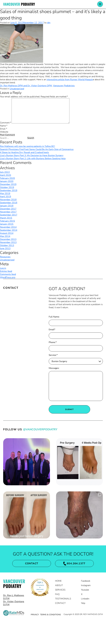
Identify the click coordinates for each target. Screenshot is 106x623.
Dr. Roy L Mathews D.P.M (13, 597)
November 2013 (8, 242)
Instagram (86, 585)
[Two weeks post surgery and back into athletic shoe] (79, 514)
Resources (5, 256)
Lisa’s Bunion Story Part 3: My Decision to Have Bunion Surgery (31, 155)
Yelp (83, 603)
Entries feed (6, 271)
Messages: (54, 368)
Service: (53, 355)
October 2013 (7, 245)
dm (48, 22)
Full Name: (54, 316)
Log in (3, 268)
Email (3, 128)
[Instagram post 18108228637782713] (26, 461)
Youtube (85, 589)
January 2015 (6, 224)
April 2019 (5, 196)
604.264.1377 (76, 563)
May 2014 (5, 236)
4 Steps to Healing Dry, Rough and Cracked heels (24, 152)
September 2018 (8, 202)
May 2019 (5, 193)
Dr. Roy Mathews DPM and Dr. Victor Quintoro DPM (26, 85)
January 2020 (6, 181)
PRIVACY (35, 614)
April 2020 (5, 175)
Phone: (53, 342)
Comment (5, 122)
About (59, 585)
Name (3, 125)
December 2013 (8, 239)
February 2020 (7, 178)
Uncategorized (17, 88)
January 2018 (6, 205)
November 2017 (8, 211)
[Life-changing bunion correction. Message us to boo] (26, 514)
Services (60, 589)
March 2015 (6, 217)
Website (4, 131)
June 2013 (5, 248)
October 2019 (7, 187)
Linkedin (85, 598)
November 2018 (8, 199)
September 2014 (8, 230)
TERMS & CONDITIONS (50, 614)
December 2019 (8, 184)
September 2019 (8, 190)
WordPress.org (7, 277)
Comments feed (8, 274)
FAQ (57, 594)
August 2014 (6, 233)
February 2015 (7, 221)
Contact (31, 563)
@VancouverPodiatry (40, 429)
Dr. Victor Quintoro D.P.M (13, 603)
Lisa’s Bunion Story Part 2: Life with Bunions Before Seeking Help (33, 158)
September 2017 (8, 214)
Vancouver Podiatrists (64, 85)
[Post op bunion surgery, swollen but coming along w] (79, 461)
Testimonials (63, 598)
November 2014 (8, 227)
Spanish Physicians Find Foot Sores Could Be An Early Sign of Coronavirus (37, 149)
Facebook (85, 580)
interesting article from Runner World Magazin (70, 79)
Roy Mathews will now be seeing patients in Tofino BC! (27, 146)
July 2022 (5, 172)
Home (58, 580)
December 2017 (8, 208)
